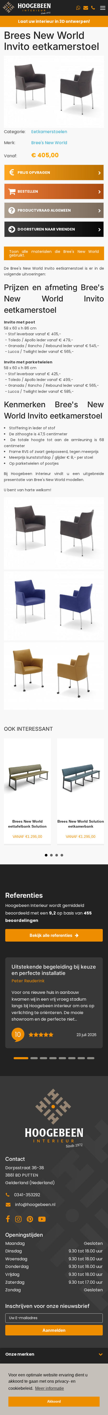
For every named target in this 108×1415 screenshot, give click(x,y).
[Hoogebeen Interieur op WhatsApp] (78, 8)
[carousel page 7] (81, 1058)
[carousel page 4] (53, 1058)
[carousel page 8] (90, 1058)
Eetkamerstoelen (49, 132)
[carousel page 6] (71, 1058)
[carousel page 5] (62, 1058)
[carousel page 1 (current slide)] (21, 1058)
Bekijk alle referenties (51, 935)
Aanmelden (54, 1330)
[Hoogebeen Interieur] (27, 8)
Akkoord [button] (54, 1401)
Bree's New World (49, 143)
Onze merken (19, 1354)
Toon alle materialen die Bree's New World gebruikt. (54, 253)
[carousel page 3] (43, 1058)
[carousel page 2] (34, 1058)
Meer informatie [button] (49, 1388)
